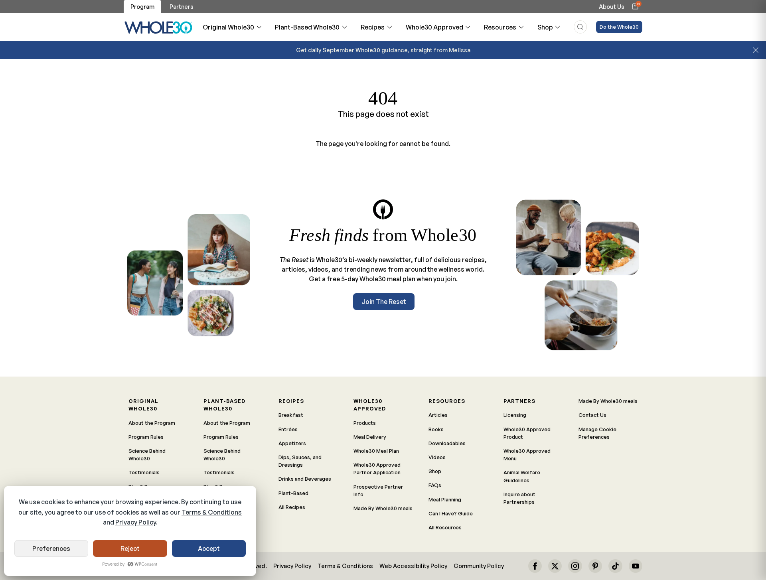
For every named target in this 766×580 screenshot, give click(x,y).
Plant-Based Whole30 (307, 27)
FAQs (434, 485)
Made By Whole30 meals (383, 508)
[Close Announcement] (756, 50)
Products (364, 423)
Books (436, 429)
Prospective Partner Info (378, 490)
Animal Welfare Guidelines (521, 476)
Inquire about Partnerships (519, 498)
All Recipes (291, 507)
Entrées (288, 429)
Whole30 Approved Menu (527, 455)
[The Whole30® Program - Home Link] (158, 27)
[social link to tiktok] (615, 566)
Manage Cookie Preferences (597, 433)
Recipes (373, 27)
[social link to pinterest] (595, 566)
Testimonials (144, 472)
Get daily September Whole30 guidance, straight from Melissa (383, 49)
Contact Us (592, 415)
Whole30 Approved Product (527, 433)
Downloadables (447, 443)
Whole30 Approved (434, 27)
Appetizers (292, 443)
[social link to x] (555, 566)
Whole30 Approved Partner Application (377, 468)
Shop (545, 27)
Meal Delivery (369, 437)
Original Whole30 (228, 27)
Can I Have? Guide (450, 513)
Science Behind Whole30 (147, 455)
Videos (437, 457)
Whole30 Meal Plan (376, 451)
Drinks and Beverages (304, 478)
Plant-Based (293, 493)
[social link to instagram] (575, 566)
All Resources (445, 527)
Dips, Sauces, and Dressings (300, 461)
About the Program (151, 423)
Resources (500, 27)
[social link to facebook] (535, 566)
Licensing (514, 415)
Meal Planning (444, 499)
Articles (438, 415)
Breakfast (290, 415)
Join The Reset (383, 302)
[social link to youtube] (635, 566)
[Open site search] (580, 27)
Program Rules (146, 437)
